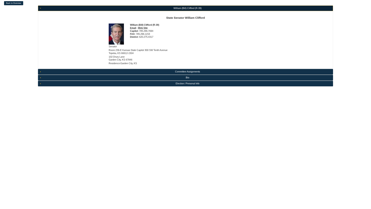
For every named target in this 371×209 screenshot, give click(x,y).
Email (133, 28)
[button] (13, 3)
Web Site (143, 28)
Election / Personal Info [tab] (187, 83)
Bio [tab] (187, 77)
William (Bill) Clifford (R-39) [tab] (187, 8)
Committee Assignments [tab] (187, 71)
